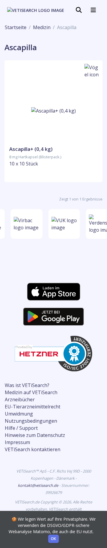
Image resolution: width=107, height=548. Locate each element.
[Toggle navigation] (79, 10)
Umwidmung (19, 413)
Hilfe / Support (21, 428)
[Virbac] (26, 224)
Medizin (42, 27)
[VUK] (64, 224)
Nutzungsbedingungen (31, 421)
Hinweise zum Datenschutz (35, 435)
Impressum (17, 442)
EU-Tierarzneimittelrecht (32, 406)
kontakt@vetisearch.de (38, 485)
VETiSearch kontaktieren (32, 449)
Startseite (15, 27)
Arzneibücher (20, 399)
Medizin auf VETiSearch (31, 392)
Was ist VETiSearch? (27, 385)
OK (53, 538)
